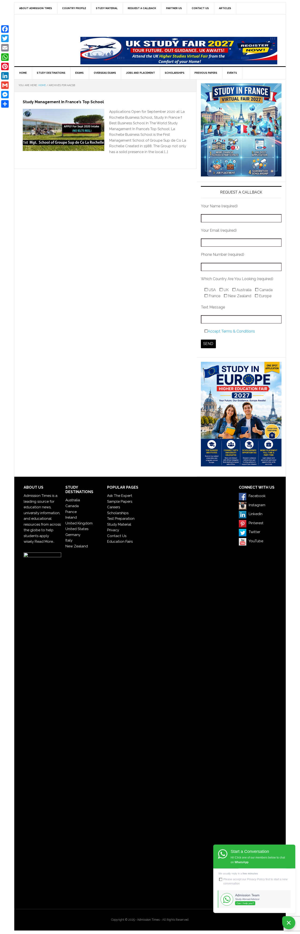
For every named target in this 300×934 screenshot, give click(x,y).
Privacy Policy (256, 879)
